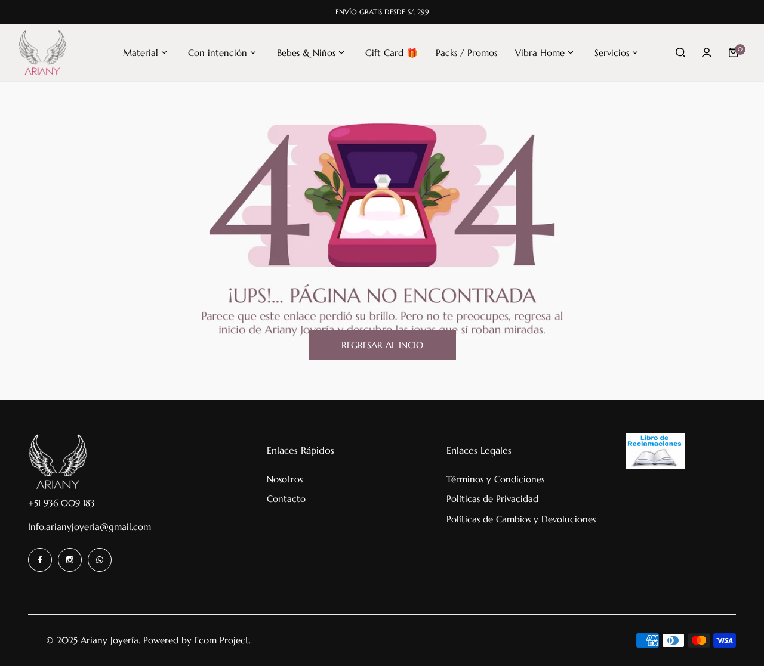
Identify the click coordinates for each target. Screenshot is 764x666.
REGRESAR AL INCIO (382, 345)
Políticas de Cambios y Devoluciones (521, 519)
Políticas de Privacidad (492, 498)
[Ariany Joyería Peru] (42, 52)
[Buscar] (680, 52)
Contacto (286, 498)
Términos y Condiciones (495, 479)
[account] (707, 52)
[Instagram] (70, 560)
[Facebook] (40, 560)
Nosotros (285, 479)
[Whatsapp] (100, 560)
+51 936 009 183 (61, 503)
